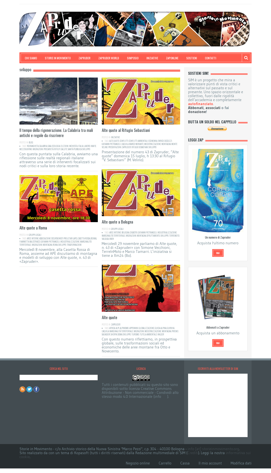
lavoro (87, 146)
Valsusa (105, 238)
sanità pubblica (75, 149)
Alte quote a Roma (33, 228)
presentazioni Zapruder (119, 147)
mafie (93, 146)
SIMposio (132, 58)
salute (64, 149)
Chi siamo (31, 58)
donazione (197, 111)
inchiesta (73, 146)
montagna (166, 144)
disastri (133, 232)
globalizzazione (146, 328)
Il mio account (210, 463)
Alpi (117, 328)
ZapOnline (172, 58)
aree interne (115, 232)
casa (49, 146)
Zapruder (84, 58)
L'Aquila (125, 144)
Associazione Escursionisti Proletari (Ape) (58, 238)
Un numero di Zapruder (218, 237)
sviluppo (86, 149)
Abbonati (196, 108)
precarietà (49, 149)
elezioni (64, 146)
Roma (55, 244)
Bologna (125, 232)
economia (152, 140)
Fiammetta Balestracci (29, 241)
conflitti (124, 140)
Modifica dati (241, 463)
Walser (161, 334)
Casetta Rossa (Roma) (87, 238)
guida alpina (160, 328)
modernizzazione (152, 144)
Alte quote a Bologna (117, 222)
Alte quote (114, 140)
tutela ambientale (148, 334)
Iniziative (152, 58)
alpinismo (124, 328)
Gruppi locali (117, 228)
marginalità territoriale (113, 235)
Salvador (106, 334)
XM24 (111, 238)
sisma (120, 334)
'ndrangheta (33, 146)
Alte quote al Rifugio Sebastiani (126, 130)
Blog (31, 142)
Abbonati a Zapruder (218, 327)
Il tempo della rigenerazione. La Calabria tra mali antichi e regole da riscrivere (56, 132)
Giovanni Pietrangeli (111, 144)
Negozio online (138, 463)
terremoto (174, 235)
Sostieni (191, 58)
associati (213, 108)
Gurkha (170, 328)
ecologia (56, 146)
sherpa (114, 334)
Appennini (133, 328)
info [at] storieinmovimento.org (213, 449)
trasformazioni (74, 244)
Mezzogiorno (25, 149)
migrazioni (38, 149)
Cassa (185, 463)
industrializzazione (167, 232)
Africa (112, 328)
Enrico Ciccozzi (165, 140)
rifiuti (57, 149)
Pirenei (175, 331)
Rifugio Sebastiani (140, 147)
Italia (80, 146)
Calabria (43, 146)
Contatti (210, 58)
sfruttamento (153, 235)
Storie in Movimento (58, 58)
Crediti (192, 453)
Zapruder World (108, 58)
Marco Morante (136, 144)
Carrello (165, 463)
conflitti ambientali (138, 140)
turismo (135, 334)
